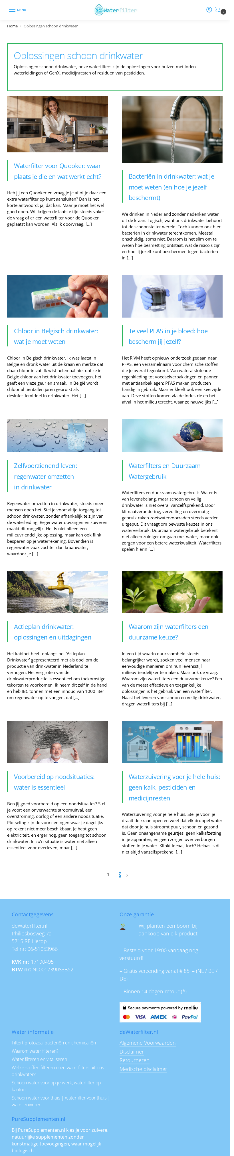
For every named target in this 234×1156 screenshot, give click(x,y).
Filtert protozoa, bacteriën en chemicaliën (54, 1043)
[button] (218, 10)
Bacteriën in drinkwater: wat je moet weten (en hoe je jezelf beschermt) (171, 187)
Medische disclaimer (143, 1069)
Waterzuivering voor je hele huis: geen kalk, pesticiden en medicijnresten (174, 787)
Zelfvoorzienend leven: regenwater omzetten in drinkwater (45, 476)
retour (172, 991)
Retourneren (135, 1060)
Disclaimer (132, 1051)
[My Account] (209, 10)
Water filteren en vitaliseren (39, 1059)
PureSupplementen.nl (41, 1130)
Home (12, 26)
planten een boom (169, 925)
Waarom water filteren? (35, 1051)
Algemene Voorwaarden (148, 1042)
